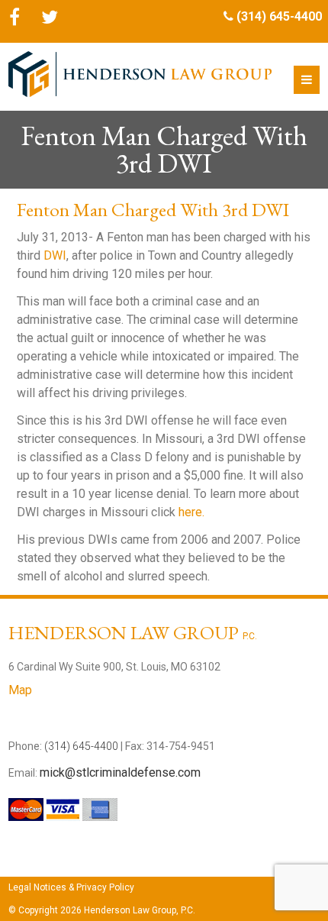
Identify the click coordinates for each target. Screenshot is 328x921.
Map (20, 690)
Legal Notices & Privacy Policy (71, 887)
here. (191, 512)
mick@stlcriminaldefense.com (120, 772)
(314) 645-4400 (279, 16)
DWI (54, 255)
